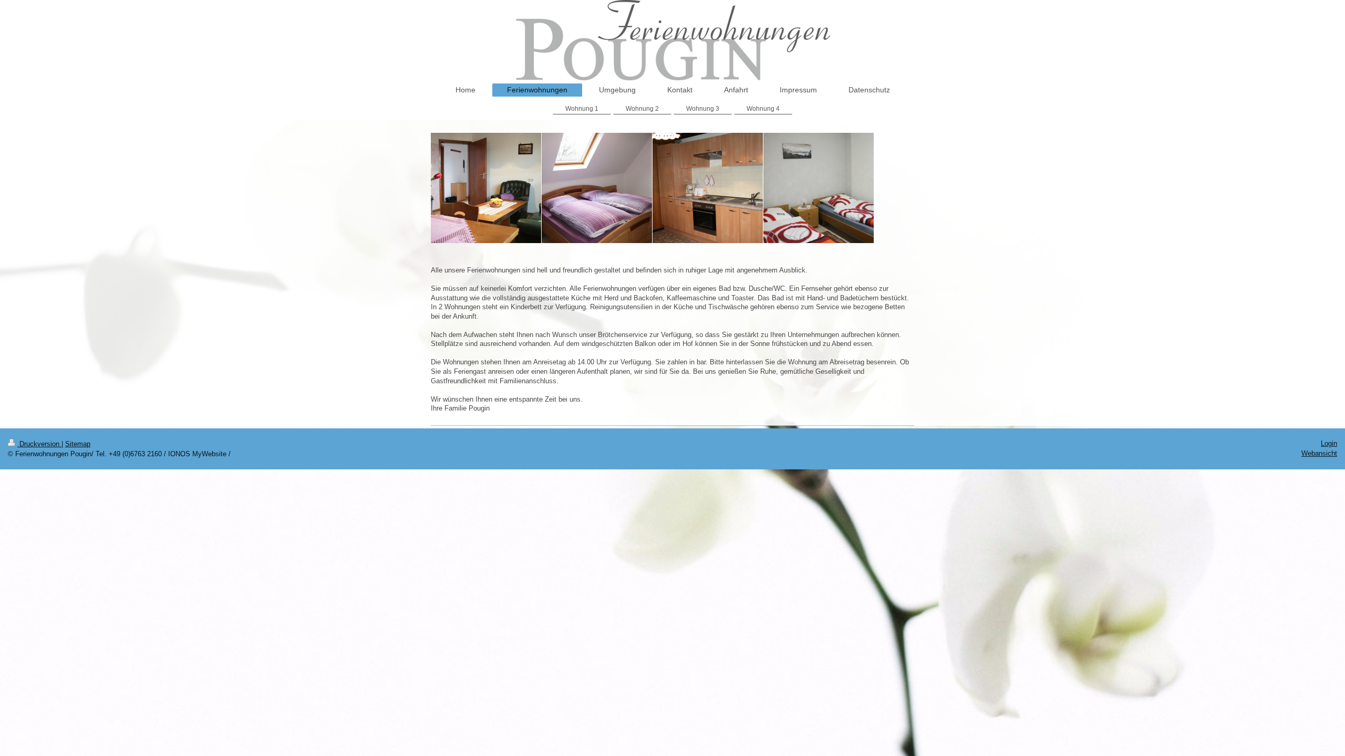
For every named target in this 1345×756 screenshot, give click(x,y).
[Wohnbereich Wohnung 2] (486, 188)
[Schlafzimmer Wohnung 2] (597, 188)
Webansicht (1319, 453)
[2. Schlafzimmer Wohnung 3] (818, 188)
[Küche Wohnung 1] (708, 188)
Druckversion (39, 444)
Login (1329, 443)
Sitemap (77, 444)
